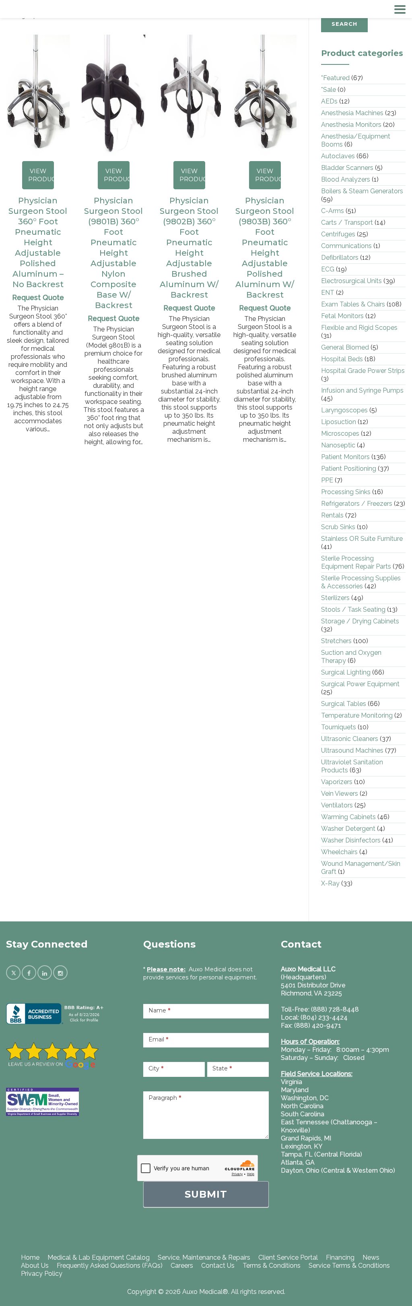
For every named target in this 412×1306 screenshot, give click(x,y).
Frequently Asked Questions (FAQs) (110, 1265)
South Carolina (302, 1114)
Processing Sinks (346, 492)
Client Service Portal (288, 1257)
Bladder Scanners (347, 168)
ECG (327, 269)
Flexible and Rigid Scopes (359, 327)
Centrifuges (338, 234)
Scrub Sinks (338, 527)
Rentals (332, 515)
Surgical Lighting (346, 672)
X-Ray (330, 883)
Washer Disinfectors (351, 840)
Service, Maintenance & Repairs (204, 1257)
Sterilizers (335, 598)
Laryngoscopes (344, 410)
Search (344, 24)
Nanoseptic (338, 445)
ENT (327, 292)
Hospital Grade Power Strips (363, 371)
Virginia (291, 1082)
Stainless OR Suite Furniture (362, 538)
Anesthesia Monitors (351, 124)
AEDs (329, 101)
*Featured (335, 78)
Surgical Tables (343, 704)
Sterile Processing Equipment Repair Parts (356, 562)
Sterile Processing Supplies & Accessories (361, 582)
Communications (346, 246)
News (371, 1257)
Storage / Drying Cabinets (360, 621)
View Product (41, 175)
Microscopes (340, 433)
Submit (206, 1194)
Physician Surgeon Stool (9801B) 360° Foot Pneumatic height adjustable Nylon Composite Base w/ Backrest (113, 253)
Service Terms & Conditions (349, 1265)
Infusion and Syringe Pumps (362, 390)
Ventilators (337, 805)
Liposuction (338, 422)
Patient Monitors (345, 457)
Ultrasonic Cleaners (349, 739)
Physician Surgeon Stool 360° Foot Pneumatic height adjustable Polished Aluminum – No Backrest (37, 242)
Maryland (295, 1090)
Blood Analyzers (345, 179)
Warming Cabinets (348, 817)
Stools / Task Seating (353, 609)
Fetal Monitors (342, 316)
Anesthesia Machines (352, 113)
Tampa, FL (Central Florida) (321, 1154)
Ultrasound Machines (352, 750)
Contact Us (218, 1265)
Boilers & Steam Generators (362, 191)
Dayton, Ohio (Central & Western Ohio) (338, 1170)
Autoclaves (338, 156)
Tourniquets (338, 727)
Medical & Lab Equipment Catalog (98, 1257)
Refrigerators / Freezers (356, 503)
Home (30, 1257)
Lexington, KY (302, 1146)
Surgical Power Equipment (360, 684)
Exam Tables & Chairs (353, 304)
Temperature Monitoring (357, 715)
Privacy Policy (41, 1273)
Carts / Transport (347, 222)
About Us (35, 1265)
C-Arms (332, 211)
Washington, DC (305, 1098)
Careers (182, 1265)
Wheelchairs (339, 852)
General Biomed (345, 347)
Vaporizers (336, 782)
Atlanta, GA (298, 1162)
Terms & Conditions (272, 1265)
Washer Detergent (348, 828)
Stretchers (336, 641)
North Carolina (302, 1106)
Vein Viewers (339, 793)
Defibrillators (339, 257)
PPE (327, 480)
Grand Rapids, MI (306, 1138)
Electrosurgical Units (351, 281)
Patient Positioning (348, 468)
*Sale (328, 89)
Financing (340, 1257)
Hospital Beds (342, 359)
